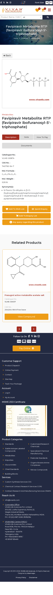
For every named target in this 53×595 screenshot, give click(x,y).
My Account (10, 397)
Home (16, 38)
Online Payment (12, 370)
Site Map (8, 379)
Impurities (9, 460)
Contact (8, 375)
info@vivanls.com (12, 500)
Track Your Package (13, 384)
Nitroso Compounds (38, 470)
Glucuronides (10, 465)
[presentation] (19, 329)
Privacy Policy (21, 577)
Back (8, 55)
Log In (7, 393)
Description (10, 137)
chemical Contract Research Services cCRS (23, 486)
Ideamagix (31, 573)
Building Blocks (11, 474)
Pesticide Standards (38, 458)
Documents (26, 145)
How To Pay (42, 137)
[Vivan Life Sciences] (12, 10)
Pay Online (25, 348)
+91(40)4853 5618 (15, 537)
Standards (9, 444)
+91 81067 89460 (11, 539)
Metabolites (7, 114)
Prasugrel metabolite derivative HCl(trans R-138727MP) (26, 296)
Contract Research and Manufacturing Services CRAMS (28, 491)
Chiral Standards (12, 469)
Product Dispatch (12, 365)
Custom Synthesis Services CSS (18, 482)
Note (26, 137)
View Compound (26, 319)
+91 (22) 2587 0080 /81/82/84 (19, 517)
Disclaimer (33, 577)
